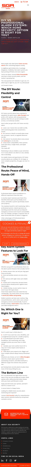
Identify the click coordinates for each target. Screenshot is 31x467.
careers (4, 443)
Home (3, 38)
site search (5, 450)
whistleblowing (6, 445)
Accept (6, 243)
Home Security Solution (8, 465)
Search (16, 1)
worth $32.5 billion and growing (11, 296)
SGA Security (10, 396)
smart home (15, 304)
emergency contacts (8, 441)
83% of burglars (25, 357)
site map (5, 453)
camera (6, 141)
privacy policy (6, 448)
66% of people (21, 115)
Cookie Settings (25, 465)
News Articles (14, 38)
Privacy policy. (24, 237)
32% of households (22, 75)
